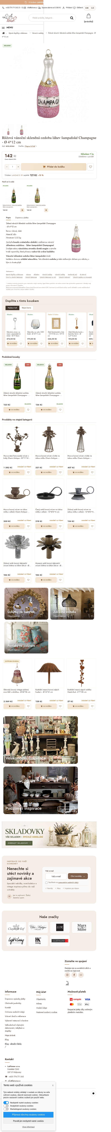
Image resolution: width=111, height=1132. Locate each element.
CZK (87, 8)
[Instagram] (67, 975)
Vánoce (28, 274)
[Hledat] (71, 17)
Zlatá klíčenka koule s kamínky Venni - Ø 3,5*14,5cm (75, 334)
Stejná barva (26, 308)
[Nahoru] (93, 1093)
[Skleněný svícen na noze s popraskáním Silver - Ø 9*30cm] (15, 323)
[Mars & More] (82, 927)
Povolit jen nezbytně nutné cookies (28, 1121)
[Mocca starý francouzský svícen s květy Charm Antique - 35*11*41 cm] (17, 439)
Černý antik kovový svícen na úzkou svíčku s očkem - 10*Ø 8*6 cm (48, 510)
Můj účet (41, 992)
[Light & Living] (16, 941)
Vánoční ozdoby (37, 33)
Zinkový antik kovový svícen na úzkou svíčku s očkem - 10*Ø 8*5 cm (80, 510)
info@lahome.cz (14, 1081)
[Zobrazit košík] (88, 16)
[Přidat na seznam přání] (90, 166)
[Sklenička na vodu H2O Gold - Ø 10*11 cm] (35, 323)
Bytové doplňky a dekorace (18, 33)
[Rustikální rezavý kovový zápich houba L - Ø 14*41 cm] (49, 673)
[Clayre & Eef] (16, 927)
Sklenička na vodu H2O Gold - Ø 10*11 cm (35, 333)
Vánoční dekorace (31, 277)
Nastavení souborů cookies (46, 1012)
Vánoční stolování (64, 277)
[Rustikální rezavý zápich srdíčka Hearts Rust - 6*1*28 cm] (81, 673)
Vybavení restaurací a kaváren (16, 1020)
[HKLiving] (38, 941)
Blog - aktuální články (13, 1044)
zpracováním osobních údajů (68, 882)
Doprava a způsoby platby (15, 999)
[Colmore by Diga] (60, 941)
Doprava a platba (21, 218)
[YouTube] (81, 975)
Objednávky (41, 999)
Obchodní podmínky (13, 1003)
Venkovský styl (72, 274)
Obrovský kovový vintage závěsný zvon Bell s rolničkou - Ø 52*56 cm (17, 691)
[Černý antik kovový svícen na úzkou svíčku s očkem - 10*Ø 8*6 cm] (49, 493)
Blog (7, 1039)
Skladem (36, 274)
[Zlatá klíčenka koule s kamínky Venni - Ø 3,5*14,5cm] (76, 323)
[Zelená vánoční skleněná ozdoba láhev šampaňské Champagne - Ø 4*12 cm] (17, 376)
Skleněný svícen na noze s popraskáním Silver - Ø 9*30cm (14, 334)
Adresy (39, 1003)
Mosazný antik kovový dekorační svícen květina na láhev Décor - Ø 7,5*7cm (48, 564)
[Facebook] (74, 975)
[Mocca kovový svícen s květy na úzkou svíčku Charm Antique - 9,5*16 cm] (49, 439)
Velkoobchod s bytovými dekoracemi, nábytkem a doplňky (14, 1028)
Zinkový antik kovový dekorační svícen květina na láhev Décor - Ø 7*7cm (16, 564)
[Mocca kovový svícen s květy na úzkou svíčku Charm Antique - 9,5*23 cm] (81, 439)
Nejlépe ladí (12, 308)
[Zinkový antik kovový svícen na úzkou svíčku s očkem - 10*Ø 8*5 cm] (81, 493)
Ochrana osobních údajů (15, 1012)
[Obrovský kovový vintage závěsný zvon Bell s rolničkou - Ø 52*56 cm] (17, 673)
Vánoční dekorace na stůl (48, 277)
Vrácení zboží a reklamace (15, 1016)
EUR (92, 8)
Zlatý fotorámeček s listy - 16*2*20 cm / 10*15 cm (56, 334)
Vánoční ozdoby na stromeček (82, 277)
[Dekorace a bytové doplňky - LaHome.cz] (9, 18)
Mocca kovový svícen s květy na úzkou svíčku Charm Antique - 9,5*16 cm (47, 457)
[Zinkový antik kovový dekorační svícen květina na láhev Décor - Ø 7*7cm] (17, 547)
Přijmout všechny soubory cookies (28, 1115)
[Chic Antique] (38, 927)
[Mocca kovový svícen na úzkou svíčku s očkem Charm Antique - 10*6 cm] (17, 493)
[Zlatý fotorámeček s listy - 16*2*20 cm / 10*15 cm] (56, 323)
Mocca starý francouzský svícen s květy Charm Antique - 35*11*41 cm (16, 457)
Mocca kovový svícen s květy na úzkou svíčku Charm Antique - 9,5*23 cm (80, 457)
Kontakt (8, 1007)
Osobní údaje (41, 1007)
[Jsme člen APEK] (67, 983)
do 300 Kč (83, 274)
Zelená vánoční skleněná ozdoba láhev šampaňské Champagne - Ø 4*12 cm (17, 394)
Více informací (28, 1127)
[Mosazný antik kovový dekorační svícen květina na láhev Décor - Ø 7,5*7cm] (49, 547)
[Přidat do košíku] (22, 210)
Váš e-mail (49, 871)
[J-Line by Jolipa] (60, 927)
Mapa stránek (10, 1035)
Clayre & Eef (30, 146)
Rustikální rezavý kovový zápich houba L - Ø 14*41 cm (47, 691)
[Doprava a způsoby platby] (80, 1002)
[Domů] (5, 33)
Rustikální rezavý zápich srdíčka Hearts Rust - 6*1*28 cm (79, 691)
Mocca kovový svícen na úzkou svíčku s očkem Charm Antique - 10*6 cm (16, 510)
